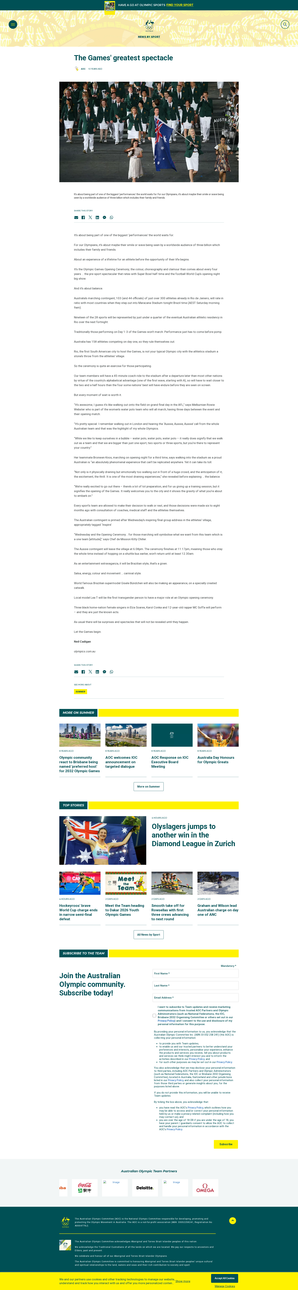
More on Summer (148, 786)
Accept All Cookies (225, 1278)
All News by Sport (148, 934)
